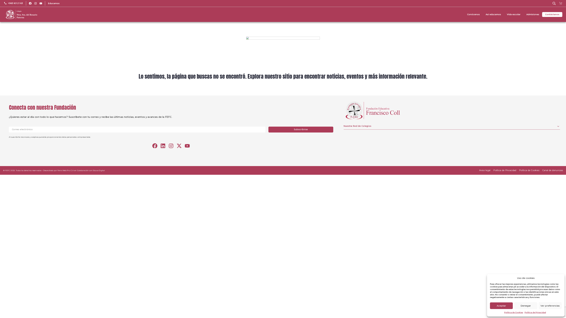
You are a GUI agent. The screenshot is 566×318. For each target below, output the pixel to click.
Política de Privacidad (535, 312)
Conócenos (473, 14)
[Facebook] (30, 3)
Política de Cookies (513, 312)
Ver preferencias (550, 305)
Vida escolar (513, 14)
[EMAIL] (138, 129)
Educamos (54, 3)
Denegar (526, 305)
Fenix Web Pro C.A (65, 170)
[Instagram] (35, 3)
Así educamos (493, 14)
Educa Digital (99, 170)
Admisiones (532, 14)
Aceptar (501, 305)
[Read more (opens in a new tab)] (13, 3)
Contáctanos (552, 14)
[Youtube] (40, 3)
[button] (554, 3)
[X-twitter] (179, 145)
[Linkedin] (163, 145)
